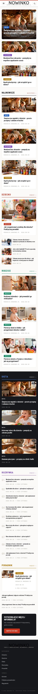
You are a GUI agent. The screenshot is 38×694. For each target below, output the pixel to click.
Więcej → (33, 195)
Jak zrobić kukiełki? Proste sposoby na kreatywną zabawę (24, 250)
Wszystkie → (31, 93)
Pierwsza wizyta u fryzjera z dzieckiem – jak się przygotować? (18, 360)
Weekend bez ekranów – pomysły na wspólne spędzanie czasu (17, 59)
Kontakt (4, 676)
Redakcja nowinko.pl (12, 123)
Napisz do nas (12, 631)
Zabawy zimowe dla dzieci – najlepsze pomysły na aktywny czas (24, 240)
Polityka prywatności (8, 680)
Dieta (6, 27)
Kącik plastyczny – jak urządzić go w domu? (23, 577)
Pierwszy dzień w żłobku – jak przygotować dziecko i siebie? (14, 329)
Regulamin (5, 683)
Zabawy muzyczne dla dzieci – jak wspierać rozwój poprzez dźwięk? (23, 259)
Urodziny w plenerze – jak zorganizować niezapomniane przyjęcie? (18, 517)
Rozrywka (7, 55)
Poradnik (7, 79)
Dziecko (7, 224)
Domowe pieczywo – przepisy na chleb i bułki (18, 459)
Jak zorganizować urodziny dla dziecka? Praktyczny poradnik (18, 228)
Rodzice (7, 293)
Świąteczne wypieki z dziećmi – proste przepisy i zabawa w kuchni (19, 31)
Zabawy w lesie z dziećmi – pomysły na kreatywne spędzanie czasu (18, 545)
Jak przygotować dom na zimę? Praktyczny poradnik (18, 604)
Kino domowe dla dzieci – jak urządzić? (18, 536)
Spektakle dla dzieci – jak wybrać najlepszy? (20, 489)
